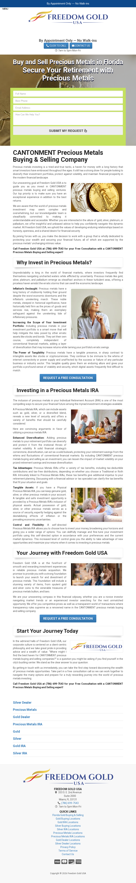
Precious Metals (25, 709)
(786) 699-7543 (70, 34)
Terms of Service (68, 850)
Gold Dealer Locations (68, 840)
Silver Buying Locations (68, 825)
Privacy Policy (68, 847)
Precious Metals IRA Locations (68, 836)
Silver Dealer (22, 702)
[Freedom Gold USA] (68, 776)
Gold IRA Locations (68, 822)
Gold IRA (19, 746)
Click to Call (57, 45)
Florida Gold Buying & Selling (68, 815)
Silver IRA (20, 753)
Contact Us (82, 45)
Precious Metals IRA (27, 724)
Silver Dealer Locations (68, 843)
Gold (16, 731)
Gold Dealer (21, 717)
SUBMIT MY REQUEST (66, 130)
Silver (17, 738)
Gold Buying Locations (68, 818)
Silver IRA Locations (68, 829)
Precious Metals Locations (68, 832)
